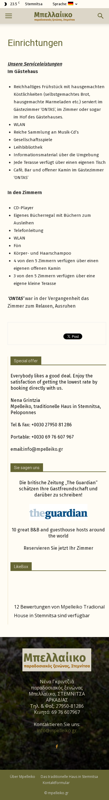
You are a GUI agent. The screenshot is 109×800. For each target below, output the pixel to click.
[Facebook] (57, 747)
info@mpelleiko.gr (43, 449)
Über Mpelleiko (22, 776)
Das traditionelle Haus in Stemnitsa (69, 776)
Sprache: (60, 4)
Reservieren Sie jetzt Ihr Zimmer (58, 548)
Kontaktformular (56, 782)
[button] (101, 16)
